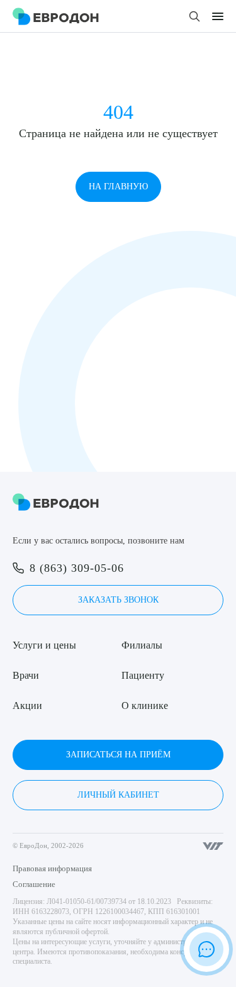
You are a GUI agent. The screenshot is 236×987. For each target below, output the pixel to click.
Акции (27, 705)
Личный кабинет (118, 795)
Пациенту (142, 675)
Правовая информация (52, 868)
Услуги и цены (44, 645)
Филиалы (141, 645)
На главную (118, 186)
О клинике (144, 705)
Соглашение (34, 884)
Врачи (26, 675)
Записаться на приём (118, 754)
